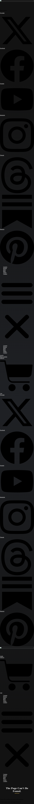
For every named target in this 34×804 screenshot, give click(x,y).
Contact (5, 274)
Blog (4, 271)
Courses (5, 267)
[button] (17, 310)
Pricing (5, 268)
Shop (4, 269)
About (4, 272)
